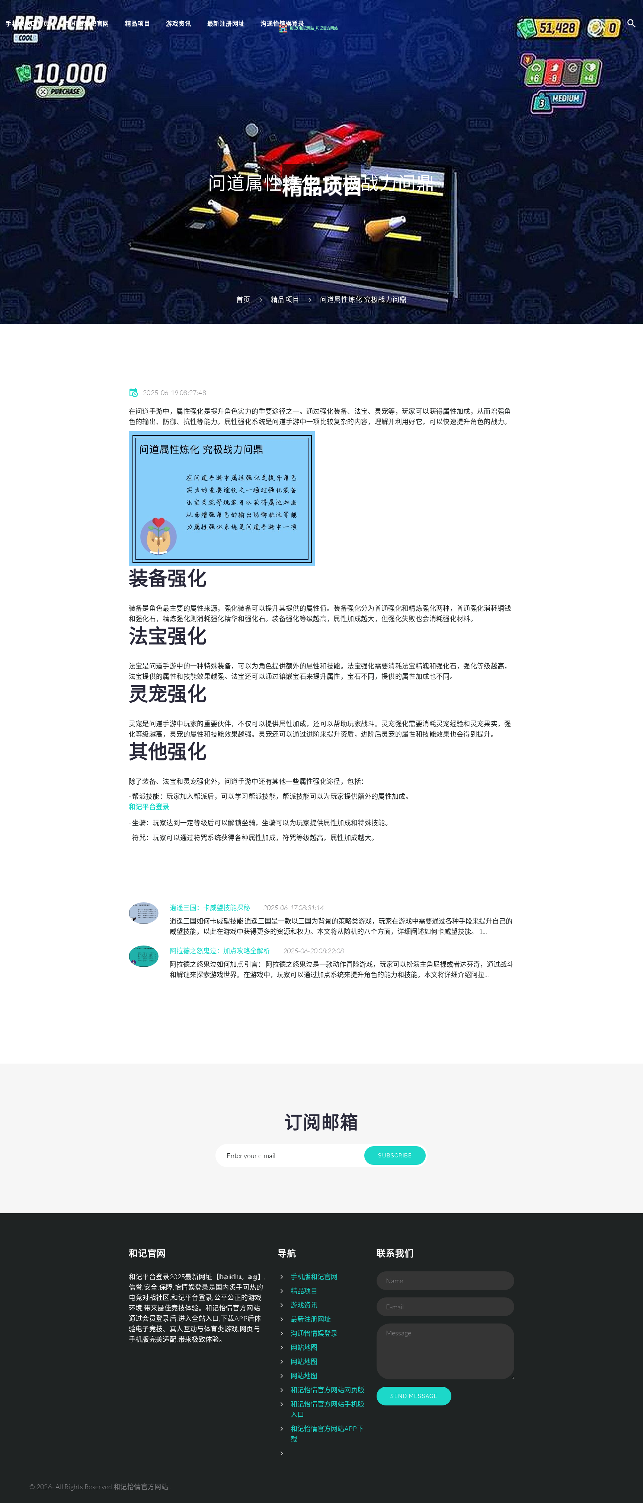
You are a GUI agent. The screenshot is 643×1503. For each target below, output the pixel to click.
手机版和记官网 (87, 23)
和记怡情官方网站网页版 (327, 1390)
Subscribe (395, 1156)
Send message (414, 1396)
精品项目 (137, 23)
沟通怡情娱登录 (314, 1333)
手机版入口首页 (27, 23)
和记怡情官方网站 (140, 1487)
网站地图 (304, 1347)
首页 (243, 299)
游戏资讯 (178, 23)
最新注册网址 (311, 1319)
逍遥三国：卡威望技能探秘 (210, 907)
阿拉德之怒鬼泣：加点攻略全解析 (220, 951)
